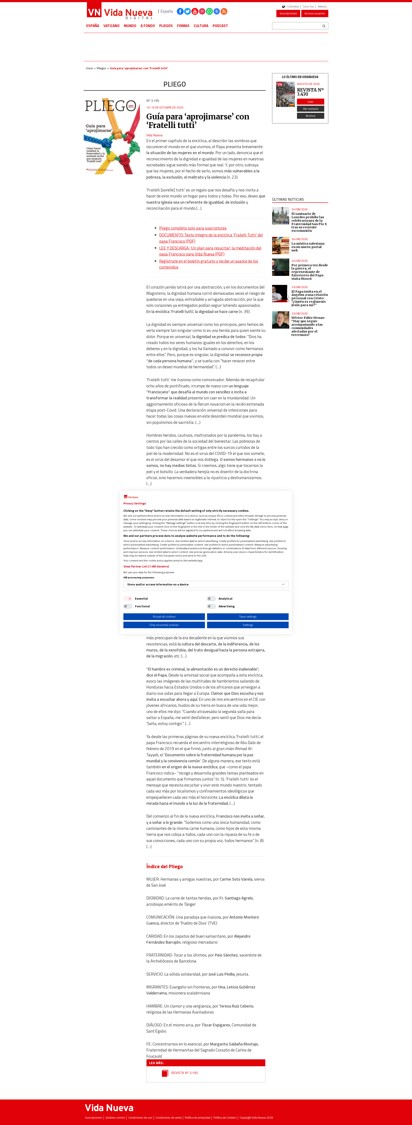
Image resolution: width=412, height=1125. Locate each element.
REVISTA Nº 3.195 (184, 1072)
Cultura (201, 26)
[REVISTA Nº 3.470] (285, 94)
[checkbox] (127, 598)
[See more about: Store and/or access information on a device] (283, 584)
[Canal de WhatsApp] (209, 11)
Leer (311, 101)
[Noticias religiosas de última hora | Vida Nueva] (119, 11)
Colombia (293, 6)
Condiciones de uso (140, 1117)
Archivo (310, 115)
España (92, 26)
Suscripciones (288, 13)
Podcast (220, 26)
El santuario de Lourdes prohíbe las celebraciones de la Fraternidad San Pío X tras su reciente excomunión (309, 222)
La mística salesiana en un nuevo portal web (307, 247)
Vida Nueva (154, 135)
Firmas (183, 26)
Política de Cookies (225, 1117)
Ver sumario (310, 108)
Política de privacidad (197, 1117)
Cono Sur (308, 6)
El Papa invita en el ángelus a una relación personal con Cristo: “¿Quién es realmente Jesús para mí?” (309, 298)
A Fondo (148, 26)
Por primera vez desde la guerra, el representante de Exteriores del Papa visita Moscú (309, 272)
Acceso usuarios (314, 13)
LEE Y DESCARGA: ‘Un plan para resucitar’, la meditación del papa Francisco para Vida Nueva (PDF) (210, 251)
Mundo (130, 26)
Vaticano (111, 26)
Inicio (89, 68)
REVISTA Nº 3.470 (310, 92)
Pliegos (166, 26)
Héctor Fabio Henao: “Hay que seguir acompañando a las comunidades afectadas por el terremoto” (308, 326)
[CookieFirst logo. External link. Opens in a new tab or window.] (131, 497)
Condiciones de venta (169, 1117)
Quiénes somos (115, 1117)
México (322, 6)
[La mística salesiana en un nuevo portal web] (280, 245)
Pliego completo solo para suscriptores (193, 228)
